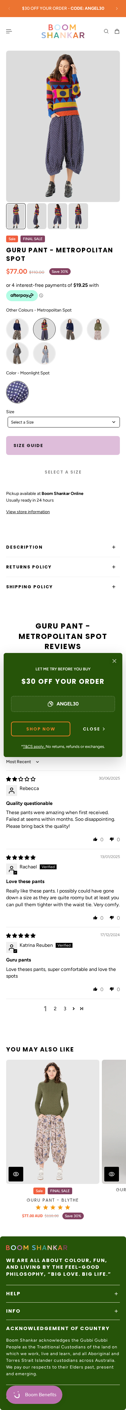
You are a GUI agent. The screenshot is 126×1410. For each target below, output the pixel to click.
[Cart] (117, 31)
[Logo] (63, 31)
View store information (28, 511)
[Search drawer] (106, 31)
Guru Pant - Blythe (53, 1200)
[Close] (114, 660)
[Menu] (10, 31)
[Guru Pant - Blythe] (52, 1122)
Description (24, 547)
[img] (20, 779)
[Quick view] (16, 1174)
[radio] (17, 329)
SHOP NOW (40, 729)
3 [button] (65, 1009)
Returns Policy (29, 567)
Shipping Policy (29, 587)
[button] (95, 839)
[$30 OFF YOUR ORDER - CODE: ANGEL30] (63, 8)
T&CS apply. (34, 746)
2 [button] (55, 1009)
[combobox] (64, 422)
